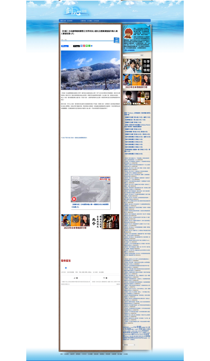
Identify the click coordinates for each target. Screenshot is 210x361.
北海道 (128, 329)
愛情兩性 (78, 354)
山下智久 (125, 331)
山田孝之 (133, 331)
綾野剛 (125, 338)
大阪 (140, 329)
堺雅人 (132, 329)
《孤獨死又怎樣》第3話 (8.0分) (132, 129)
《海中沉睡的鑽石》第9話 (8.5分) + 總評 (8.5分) (137, 136)
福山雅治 (136, 336)
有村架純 (127, 333)
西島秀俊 (141, 338)
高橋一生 (129, 339)
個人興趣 (120, 354)
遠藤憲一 (146, 338)
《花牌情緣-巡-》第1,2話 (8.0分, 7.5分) (134, 119)
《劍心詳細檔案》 (130, 50)
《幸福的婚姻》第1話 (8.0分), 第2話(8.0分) (136, 131)
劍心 (66, 39)
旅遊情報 (76, 19)
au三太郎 (131, 327)
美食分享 (103, 19)
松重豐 (125, 334)
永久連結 (101, 272)
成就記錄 (96, 354)
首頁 (61, 354)
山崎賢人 (129, 331)
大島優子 (136, 329)
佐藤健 (143, 327)
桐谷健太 (129, 334)
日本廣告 (89, 19)
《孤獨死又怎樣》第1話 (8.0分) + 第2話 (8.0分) (137, 134)
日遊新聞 (114, 354)
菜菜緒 (136, 338)
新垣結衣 (145, 331)
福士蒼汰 (132, 336)
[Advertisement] (104, 123)
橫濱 (83, 272)
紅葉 (144, 336)
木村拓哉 (134, 333)
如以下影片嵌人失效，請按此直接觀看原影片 (75, 137)
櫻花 (133, 334)
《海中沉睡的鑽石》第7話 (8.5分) (133, 142)
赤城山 (89, 272)
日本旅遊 (96, 19)
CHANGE (84, 354)
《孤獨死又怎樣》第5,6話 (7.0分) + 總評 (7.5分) (137, 117)
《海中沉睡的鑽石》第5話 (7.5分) (133, 144)
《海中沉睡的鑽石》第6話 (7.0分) (133, 147)
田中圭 (141, 334)
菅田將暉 (130, 338)
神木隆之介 (127, 336)
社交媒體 (90, 354)
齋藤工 (133, 339)
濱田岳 (138, 334)
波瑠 (136, 334)
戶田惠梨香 (139, 331)
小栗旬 (148, 329)
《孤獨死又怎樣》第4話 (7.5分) (132, 122)
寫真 (144, 329)
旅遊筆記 (102, 354)
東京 (145, 333)
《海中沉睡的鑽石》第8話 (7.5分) (133, 139)
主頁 (63, 19)
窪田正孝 (141, 336)
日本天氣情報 (70, 272)
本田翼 (139, 332)
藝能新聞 (69, 19)
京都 (138, 327)
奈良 (80, 272)
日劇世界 (83, 19)
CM (134, 327)
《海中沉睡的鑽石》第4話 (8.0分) (133, 153)
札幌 (142, 332)
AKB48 (126, 327)
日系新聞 (66, 354)
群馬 (86, 272)
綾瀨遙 (148, 336)
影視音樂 (108, 354)
